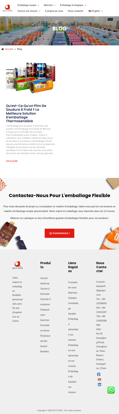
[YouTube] (99, 379)
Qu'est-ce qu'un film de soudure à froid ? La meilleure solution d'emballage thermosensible (26, 114)
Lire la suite (12, 161)
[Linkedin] (99, 384)
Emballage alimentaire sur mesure (73, 329)
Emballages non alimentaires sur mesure (73, 355)
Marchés (72, 293)
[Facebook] (98, 374)
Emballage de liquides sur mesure (73, 381)
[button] (37, 5)
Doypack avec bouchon (44, 314)
